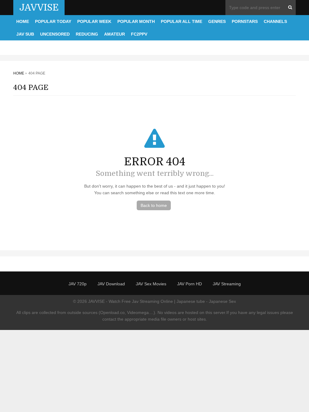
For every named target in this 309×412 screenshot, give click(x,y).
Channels (275, 21)
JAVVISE (39, 7)
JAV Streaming (227, 283)
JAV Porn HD (189, 283)
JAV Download (111, 283)
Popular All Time (181, 21)
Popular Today (53, 21)
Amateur (114, 34)
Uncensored (55, 34)
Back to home (154, 205)
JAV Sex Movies (151, 283)
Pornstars (245, 21)
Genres (217, 21)
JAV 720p (77, 283)
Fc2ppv (139, 34)
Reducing (87, 34)
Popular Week (94, 21)
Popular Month (136, 21)
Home (22, 21)
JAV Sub (25, 34)
